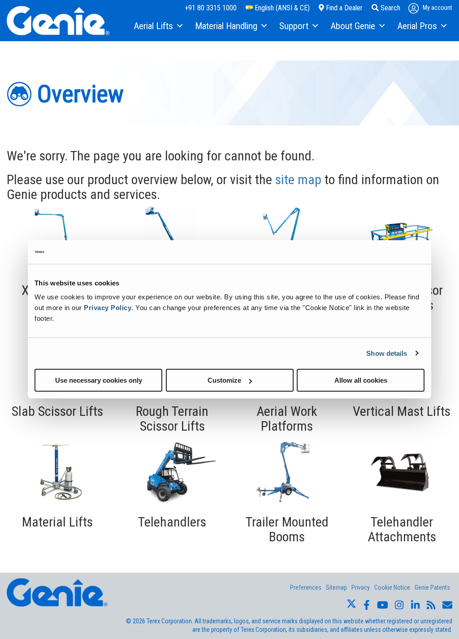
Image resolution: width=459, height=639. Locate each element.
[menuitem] (157, 26)
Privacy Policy (107, 307)
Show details (386, 353)
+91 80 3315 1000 (211, 8)
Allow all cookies (360, 380)
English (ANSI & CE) (281, 8)
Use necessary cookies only (98, 380)
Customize (224, 380)
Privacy (360, 587)
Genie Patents (432, 587)
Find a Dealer (343, 8)
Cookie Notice (392, 587)
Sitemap (336, 587)
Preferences (305, 587)
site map (298, 179)
